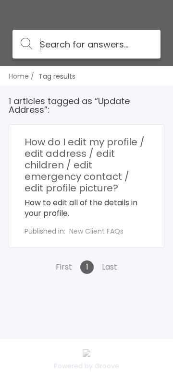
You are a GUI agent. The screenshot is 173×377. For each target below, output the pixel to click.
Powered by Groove (86, 366)
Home (19, 76)
